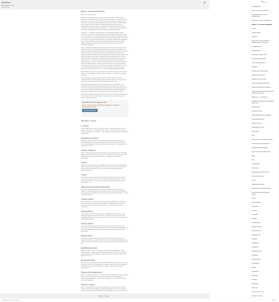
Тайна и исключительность (258, 62)
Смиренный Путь (256, 259)
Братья (253, 155)
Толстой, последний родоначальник (261, 83)
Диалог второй (87, 211)
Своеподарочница (256, 202)
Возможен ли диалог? (89, 138)
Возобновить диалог (89, 247)
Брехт (253, 159)
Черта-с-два (254, 287)
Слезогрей (254, 210)
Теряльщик (254, 239)
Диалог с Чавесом (88, 150)
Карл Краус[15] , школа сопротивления (261, 20)
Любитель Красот (256, 222)
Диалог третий (87, 223)
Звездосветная (255, 271)
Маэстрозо (254, 279)
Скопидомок (255, 214)
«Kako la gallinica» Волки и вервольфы (261, 115)
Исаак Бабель (255, 168)
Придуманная (255, 283)
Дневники (254, 36)
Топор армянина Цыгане (258, 119)
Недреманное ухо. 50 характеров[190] (261, 188)
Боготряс (254, 267)
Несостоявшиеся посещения (259, 58)
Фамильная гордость (257, 111)
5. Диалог (85, 125)
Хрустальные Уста (256, 230)
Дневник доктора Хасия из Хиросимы (261, 87)
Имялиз (254, 198)
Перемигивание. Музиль (258, 184)
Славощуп (254, 218)
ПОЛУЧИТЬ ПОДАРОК (90, 110)
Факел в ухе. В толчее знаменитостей (261, 151)
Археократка (255, 247)
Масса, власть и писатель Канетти (260, 10)
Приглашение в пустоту (258, 176)
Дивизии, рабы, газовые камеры (260, 71)
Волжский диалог (88, 260)
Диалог (84, 162)
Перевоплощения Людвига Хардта (260, 172)
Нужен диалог (86, 235)
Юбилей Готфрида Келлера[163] (260, 147)
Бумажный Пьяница (257, 251)
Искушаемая (255, 255)
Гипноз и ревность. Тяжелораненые (260, 143)
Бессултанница (255, 263)
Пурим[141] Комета (256, 123)
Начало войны (255, 131)
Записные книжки (256, 32)
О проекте (101, 296)
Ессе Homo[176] (256, 164)
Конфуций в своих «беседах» (259, 79)
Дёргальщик (255, 275)
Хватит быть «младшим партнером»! (95, 186)
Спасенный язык (256, 107)
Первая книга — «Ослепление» (260, 97)
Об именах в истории (257, 295)
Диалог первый (87, 199)
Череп (253, 135)
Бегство (254, 180)
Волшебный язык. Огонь (258, 127)
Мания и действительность (258, 75)
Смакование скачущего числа (259, 54)
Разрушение (255, 66)
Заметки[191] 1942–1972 (258, 291)
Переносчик (255, 206)
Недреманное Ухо (256, 234)
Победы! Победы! (256, 50)
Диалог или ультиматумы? (91, 272)
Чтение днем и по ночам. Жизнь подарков (262, 139)
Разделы (107, 296)
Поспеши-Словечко (256, 226)
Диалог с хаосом (88, 284)
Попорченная (255, 243)
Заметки (254, 28)
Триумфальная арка (256, 46)
